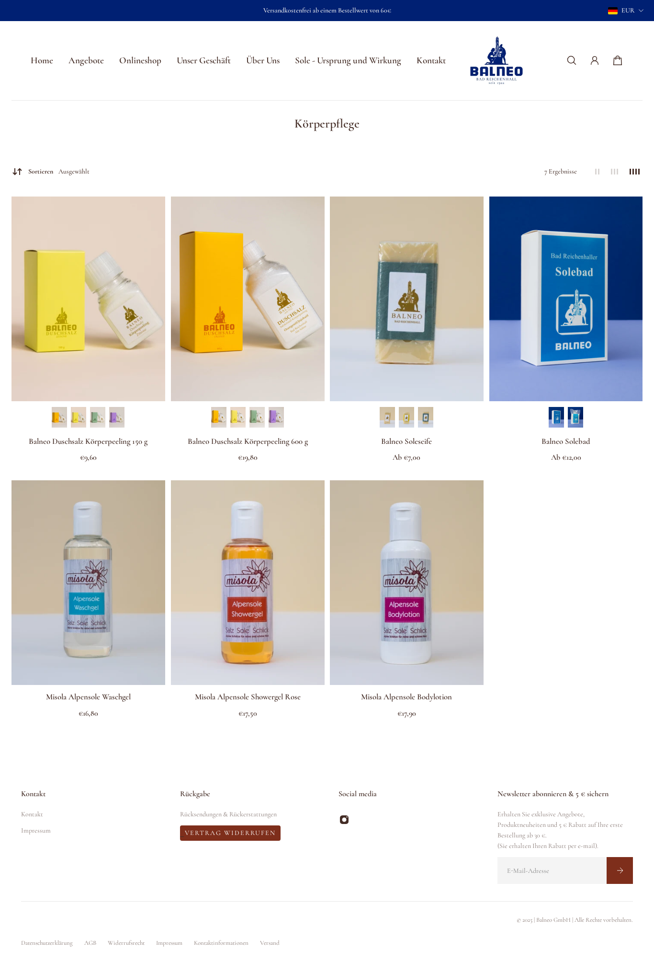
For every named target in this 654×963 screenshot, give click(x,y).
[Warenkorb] (617, 60)
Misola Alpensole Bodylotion (406, 697)
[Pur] (387, 417)
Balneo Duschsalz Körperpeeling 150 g (88, 441)
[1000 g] (556, 417)
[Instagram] (344, 819)
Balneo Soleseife (406, 441)
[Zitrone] (78, 417)
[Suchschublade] (571, 60)
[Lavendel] (116, 417)
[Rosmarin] (97, 417)
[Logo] (496, 60)
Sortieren (59, 171)
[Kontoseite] (594, 60)
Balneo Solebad (565, 441)
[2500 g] (575, 417)
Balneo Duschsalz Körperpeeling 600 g (247, 441)
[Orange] (59, 417)
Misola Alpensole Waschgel (88, 697)
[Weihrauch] (425, 417)
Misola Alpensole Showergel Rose (247, 697)
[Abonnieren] (619, 870)
